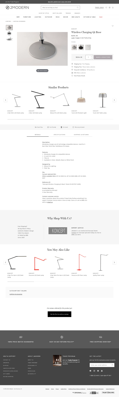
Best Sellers (57, 13)
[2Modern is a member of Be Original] (80, 392)
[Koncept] (58, 231)
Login (72, 38)
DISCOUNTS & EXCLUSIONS (10, 371)
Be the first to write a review (59, 314)
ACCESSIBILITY (32, 373)
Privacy (57, 389)
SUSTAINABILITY (32, 365)
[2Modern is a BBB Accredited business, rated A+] (94, 394)
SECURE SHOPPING (8, 376)
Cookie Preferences (110, 389)
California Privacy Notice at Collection (76, 389)
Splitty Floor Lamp (98, 275)
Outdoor (48, 17)
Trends (68, 13)
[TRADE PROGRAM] (67, 362)
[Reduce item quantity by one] (92, 58)
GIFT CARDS (6, 373)
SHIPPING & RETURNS (81, 135)
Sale (100, 17)
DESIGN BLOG (31, 371)
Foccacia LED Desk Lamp (36, 275)
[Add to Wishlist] (112, 26)
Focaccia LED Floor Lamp (79, 275)
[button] (112, 7)
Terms (52, 389)
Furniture (27, 17)
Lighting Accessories (19, 21)
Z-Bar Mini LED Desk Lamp (15, 113)
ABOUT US (30, 360)
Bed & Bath (76, 17)
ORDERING (6, 362)
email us (50, 202)
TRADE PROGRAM (32, 362)
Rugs (58, 17)
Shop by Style (44, 13)
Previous (16, 49)
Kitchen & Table (90, 17)
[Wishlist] (106, 7)
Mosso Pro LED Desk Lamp (58, 113)
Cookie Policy (64, 389)
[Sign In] (109, 7)
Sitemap (47, 389)
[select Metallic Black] (81, 47)
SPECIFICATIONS (59, 135)
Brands (77, 13)
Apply (77, 38)
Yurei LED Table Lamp (100, 113)
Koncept (74, 29)
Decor (65, 17)
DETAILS (38, 135)
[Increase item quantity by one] (92, 56)
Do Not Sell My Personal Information (95, 389)
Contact (73, 233)
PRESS (29, 368)
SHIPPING (5, 365)
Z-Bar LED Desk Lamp (35, 113)
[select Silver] (74, 47)
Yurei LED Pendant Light (79, 113)
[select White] (88, 47)
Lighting (38, 17)
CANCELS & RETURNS (9, 368)
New (18, 17)
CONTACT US (6, 360)
